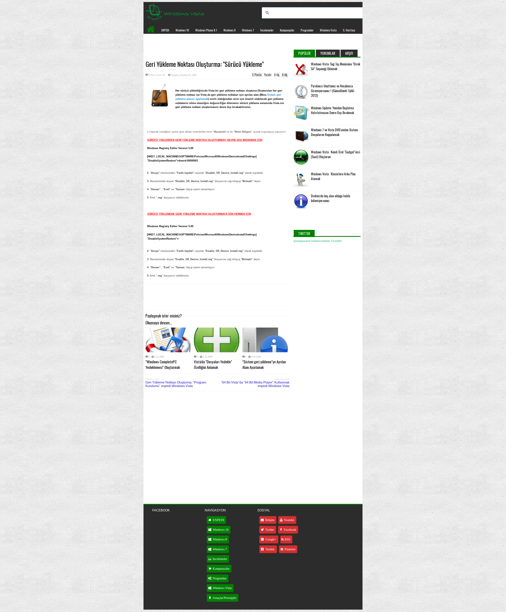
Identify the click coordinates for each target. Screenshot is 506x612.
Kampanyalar (287, 30)
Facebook (289, 529)
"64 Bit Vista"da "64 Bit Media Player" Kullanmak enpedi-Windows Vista (255, 384)
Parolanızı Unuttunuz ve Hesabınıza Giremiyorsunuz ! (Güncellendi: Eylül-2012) (333, 91)
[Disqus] (217, 445)
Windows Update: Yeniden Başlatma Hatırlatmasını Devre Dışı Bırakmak (332, 110)
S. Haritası (349, 30)
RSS (287, 539)
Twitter (269, 529)
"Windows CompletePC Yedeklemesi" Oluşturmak (162, 364)
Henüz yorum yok (156, 75)
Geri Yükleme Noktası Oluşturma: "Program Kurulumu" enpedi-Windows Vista (175, 384)
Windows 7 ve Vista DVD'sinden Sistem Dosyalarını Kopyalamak (334, 132)
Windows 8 (229, 30)
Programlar (307, 30)
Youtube (288, 520)
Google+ (270, 539)
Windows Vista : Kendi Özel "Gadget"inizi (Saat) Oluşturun (335, 154)
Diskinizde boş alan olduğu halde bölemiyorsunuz (330, 198)
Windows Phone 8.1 (206, 30)
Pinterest (289, 549)
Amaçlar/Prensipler (224, 598)
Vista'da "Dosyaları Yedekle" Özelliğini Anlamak (213, 364)
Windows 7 (248, 30)
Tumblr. (269, 549)
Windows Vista (328, 30)
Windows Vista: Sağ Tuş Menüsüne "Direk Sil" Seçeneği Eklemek (335, 66)
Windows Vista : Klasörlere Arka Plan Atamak (333, 176)
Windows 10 (182, 30)
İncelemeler (267, 30)
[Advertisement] (217, 47)
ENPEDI (165, 30)
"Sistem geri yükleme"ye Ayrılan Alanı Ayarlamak (264, 364)
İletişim (269, 520)
